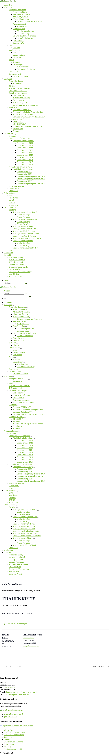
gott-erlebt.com (10, 716)
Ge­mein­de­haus (28, 638)
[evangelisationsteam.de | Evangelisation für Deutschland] (8, 1)
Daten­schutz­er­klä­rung (13, 742)
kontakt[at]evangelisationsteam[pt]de (22, 692)
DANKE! (7, 739)
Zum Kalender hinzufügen (17, 624)
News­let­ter (9, 730)
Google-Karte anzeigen (31, 646)
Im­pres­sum (9, 744)
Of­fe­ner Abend (15, 666)
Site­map (7, 746)
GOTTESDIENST (100, 666)
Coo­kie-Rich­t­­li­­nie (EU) (13, 749)
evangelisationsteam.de (14, 714)
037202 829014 (10, 687)
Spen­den (8, 737)
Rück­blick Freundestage (14, 734)
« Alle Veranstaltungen (12, 584)
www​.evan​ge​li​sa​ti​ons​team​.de (16, 694)
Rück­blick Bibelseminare (14, 732)
